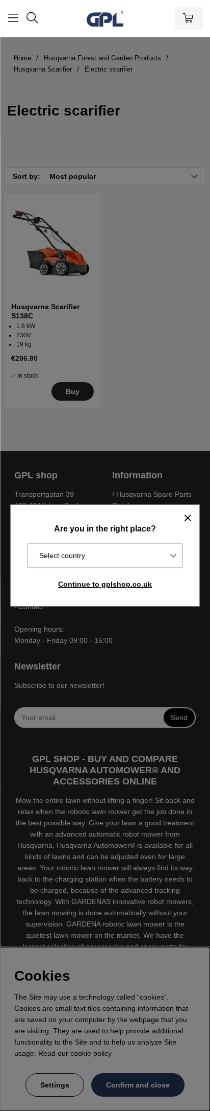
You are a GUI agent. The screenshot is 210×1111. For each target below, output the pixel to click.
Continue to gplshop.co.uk (105, 584)
